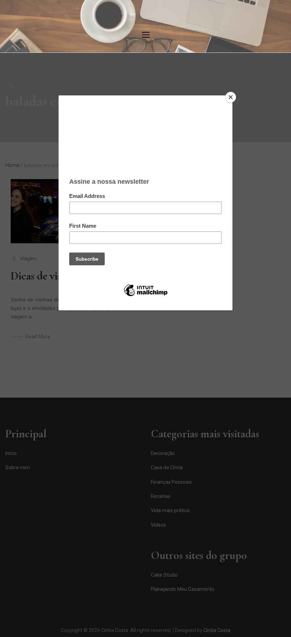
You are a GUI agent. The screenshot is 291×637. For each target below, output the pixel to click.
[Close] (230, 97)
